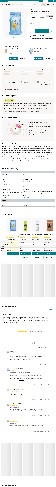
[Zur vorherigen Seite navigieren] (23, 427)
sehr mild (23, 73)
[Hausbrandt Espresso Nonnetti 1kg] (7, 277)
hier (17, 311)
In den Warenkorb (13, 58)
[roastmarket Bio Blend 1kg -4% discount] (47, 447)
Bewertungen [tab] (10, 316)
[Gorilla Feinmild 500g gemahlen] (7, 447)
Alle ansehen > (49, 270)
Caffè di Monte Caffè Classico (37, 235)
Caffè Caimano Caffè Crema (25, 235)
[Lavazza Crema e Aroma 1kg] (27, 277)
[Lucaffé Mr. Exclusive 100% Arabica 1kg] (17, 277)
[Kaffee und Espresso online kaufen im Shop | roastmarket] (9, 4)
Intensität (23, 69)
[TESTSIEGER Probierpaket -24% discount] (37, 277)
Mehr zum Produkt (25, 257)
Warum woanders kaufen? (23, 1)
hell (6, 73)
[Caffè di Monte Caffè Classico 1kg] (47, 277)
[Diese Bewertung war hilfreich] (45, 354)
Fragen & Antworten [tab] (17, 317)
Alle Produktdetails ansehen (11, 89)
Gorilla (31, 10)
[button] (32, 31)
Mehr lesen (21, 370)
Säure (39, 69)
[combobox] (12, 334)
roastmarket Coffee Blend (49, 235)
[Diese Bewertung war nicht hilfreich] (48, 354)
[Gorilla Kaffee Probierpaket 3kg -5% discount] (17, 447)
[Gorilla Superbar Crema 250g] (37, 447)
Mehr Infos (22, 58)
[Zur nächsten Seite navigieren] (33, 427)
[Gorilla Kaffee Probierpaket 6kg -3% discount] (27, 447)
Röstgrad (7, 69)
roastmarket (45, 1)
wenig (39, 73)
